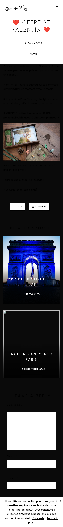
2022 (19, 206)
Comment (14, 405)
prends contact (39, 165)
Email (11, 478)
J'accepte (38, 518)
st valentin (40, 206)
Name (11, 456)
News (33, 54)
